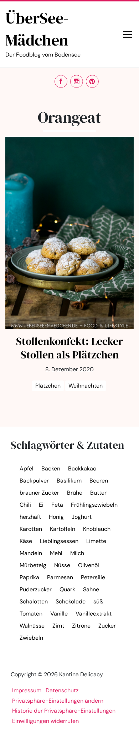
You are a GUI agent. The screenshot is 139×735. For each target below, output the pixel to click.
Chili (25, 504)
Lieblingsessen (59, 541)
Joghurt (82, 517)
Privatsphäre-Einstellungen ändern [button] (57, 700)
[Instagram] (76, 81)
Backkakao (82, 468)
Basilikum (69, 480)
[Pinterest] (92, 81)
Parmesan (60, 577)
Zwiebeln (31, 637)
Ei (41, 504)
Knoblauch (96, 529)
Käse (26, 541)
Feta (57, 504)
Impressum (26, 690)
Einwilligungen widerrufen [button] (45, 721)
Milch (77, 553)
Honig (56, 517)
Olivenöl (88, 565)
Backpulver (34, 480)
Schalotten (34, 601)
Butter (98, 492)
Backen (50, 468)
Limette (96, 541)
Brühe (74, 492)
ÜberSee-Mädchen (43, 32)
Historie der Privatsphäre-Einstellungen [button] (63, 710)
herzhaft (30, 517)
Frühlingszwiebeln (94, 504)
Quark (67, 589)
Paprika (29, 577)
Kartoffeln (62, 529)
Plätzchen (48, 385)
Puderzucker (36, 589)
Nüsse (62, 565)
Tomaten (31, 613)
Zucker (107, 625)
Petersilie (93, 577)
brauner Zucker (39, 492)
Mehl (56, 553)
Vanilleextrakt (94, 613)
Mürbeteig (33, 565)
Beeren (98, 480)
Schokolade (71, 601)
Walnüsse (32, 625)
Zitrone (81, 625)
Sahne (91, 589)
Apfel (27, 468)
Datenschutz (62, 690)
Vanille (59, 613)
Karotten (31, 529)
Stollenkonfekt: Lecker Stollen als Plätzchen (69, 348)
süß (98, 601)
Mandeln (31, 553)
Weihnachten (85, 385)
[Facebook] (61, 81)
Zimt (58, 625)
